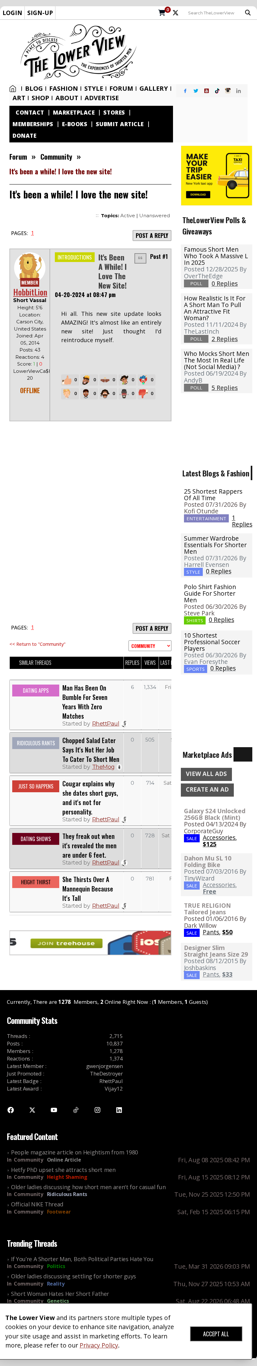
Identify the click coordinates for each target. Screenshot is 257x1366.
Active (127, 215)
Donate (24, 135)
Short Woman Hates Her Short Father (60, 1293)
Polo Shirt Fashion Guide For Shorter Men (210, 593)
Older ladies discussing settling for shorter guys (73, 1276)
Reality (56, 1283)
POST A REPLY (152, 235)
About (66, 98)
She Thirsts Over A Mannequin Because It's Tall (87, 889)
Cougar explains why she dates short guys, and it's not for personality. (90, 797)
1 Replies (242, 520)
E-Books (74, 124)
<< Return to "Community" (37, 644)
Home (14, 88)
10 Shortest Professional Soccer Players (212, 642)
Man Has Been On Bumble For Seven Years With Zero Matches (85, 702)
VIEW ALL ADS (206, 774)
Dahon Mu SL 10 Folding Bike (207, 861)
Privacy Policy (99, 1345)
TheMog (103, 767)
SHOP (40, 98)
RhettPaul (105, 724)
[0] (161, 13)
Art (19, 98)
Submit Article (120, 124)
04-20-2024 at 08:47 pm (85, 294)
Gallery (153, 88)
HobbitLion (30, 292)
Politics (56, 1266)
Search (249, 13)
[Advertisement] (199, 52)
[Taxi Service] (216, 175)
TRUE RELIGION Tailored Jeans (207, 908)
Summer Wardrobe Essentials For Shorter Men (215, 545)
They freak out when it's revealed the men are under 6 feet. (89, 845)
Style (93, 88)
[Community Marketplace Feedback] (149, 645)
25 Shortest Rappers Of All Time (213, 494)
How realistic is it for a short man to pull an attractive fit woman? (214, 308)
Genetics (58, 1300)
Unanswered (154, 215)
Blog (34, 88)
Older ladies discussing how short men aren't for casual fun (88, 1187)
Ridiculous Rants (67, 1194)
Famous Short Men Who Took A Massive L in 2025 (216, 256)
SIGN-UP (40, 13)
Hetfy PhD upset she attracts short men (63, 1169)
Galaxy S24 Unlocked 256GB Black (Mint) (214, 814)
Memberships (33, 124)
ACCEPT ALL (216, 1334)
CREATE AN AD (207, 789)
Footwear (59, 1211)
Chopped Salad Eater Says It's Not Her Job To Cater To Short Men (90, 750)
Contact (30, 112)
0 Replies (218, 571)
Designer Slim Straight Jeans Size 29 (216, 950)
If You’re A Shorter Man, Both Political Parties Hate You (82, 1259)
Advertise (102, 98)
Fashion (63, 88)
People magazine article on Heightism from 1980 (74, 1152)
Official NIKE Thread (37, 1204)
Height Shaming (67, 1176)
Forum (121, 88)
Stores (114, 112)
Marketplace (74, 112)
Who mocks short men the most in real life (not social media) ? (216, 360)
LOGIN (12, 13)
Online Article (64, 1159)
